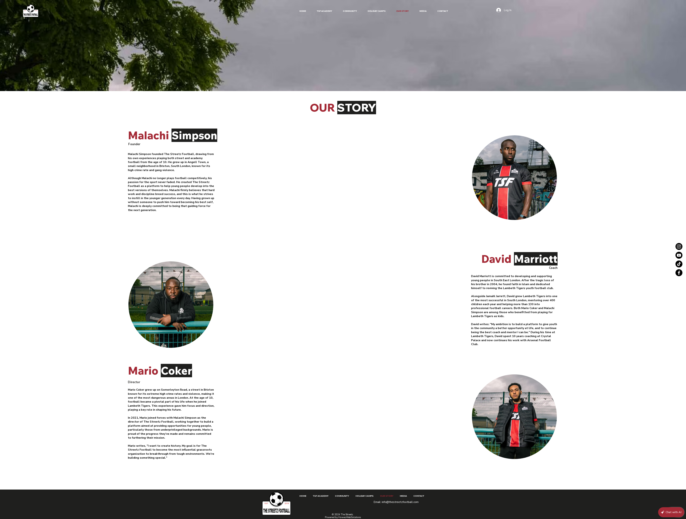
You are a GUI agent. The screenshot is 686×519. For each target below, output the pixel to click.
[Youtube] (678, 255)
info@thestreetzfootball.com (400, 502)
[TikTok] (678, 263)
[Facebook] (678, 272)
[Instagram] (678, 246)
